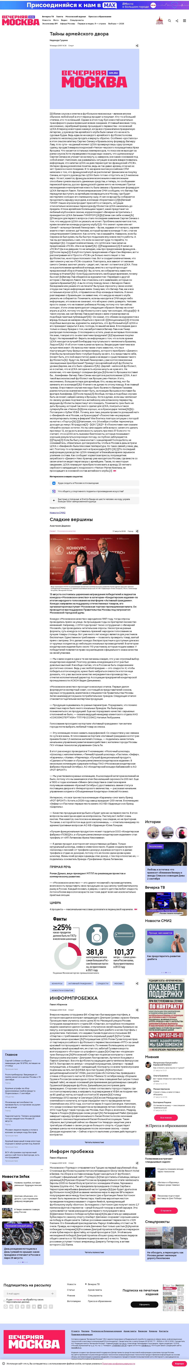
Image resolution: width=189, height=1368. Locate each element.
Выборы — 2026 (116, 23)
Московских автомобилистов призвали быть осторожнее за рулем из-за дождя (22, 1105)
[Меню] (184, 20)
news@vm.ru (76, 1348)
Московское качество (66, 531)
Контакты (163, 1331)
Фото (56, 20)
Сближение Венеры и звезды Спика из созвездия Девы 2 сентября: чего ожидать (166, 854)
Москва (118, 983)
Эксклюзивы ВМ (50, 23)
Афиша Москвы (67, 23)
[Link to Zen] (23, 1307)
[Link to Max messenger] (6, 1307)
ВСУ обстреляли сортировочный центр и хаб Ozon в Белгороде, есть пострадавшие (22, 1155)
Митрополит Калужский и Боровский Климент (165, 1064)
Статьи (71, 1290)
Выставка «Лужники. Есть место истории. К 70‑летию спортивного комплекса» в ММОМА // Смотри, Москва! (153, 832)
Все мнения (166, 1117)
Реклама (85, 1331)
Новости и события (62, 990)
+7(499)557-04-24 (119, 1345)
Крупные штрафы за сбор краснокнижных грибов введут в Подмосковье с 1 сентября (20, 1091)
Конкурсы (57, 983)
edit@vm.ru (146, 1345)
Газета (59, 16)
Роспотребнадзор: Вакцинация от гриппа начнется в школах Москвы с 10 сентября (23, 1077)
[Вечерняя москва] (34, 1342)
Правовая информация (82, 1334)
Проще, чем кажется (160, 933)
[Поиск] (169, 20)
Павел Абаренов (58, 1004)
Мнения (152, 1057)
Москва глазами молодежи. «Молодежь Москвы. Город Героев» (166, 904)
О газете (75, 1331)
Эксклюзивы (155, 846)
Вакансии (142, 1331)
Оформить (144, 1304)
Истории (153, 822)
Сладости (103, 983)
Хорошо (179, 1363)
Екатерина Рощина (162, 1102)
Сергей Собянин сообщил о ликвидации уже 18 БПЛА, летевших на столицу (22, 1063)
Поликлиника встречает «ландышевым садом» (159, 1160)
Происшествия (11, 1069)
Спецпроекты (77, 20)
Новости (46, 20)
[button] (7, 1233)
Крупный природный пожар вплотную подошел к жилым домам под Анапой (22, 1142)
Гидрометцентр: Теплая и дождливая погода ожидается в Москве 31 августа (22, 1118)
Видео (64, 20)
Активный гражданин (79, 983)
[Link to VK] (11, 1307)
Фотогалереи (74, 1301)
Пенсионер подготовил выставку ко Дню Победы (169, 1197)
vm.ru (124, 1343)
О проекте (166, 1210)
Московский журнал (76, 16)
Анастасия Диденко (60, 526)
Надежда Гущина (59, 40)
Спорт (71, 46)
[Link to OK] (17, 1307)
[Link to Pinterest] (51, 1307)
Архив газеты (95, 1290)
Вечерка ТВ (48, 16)
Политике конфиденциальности (118, 1363)
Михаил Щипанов (161, 1089)
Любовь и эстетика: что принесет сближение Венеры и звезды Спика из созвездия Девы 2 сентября (166, 874)
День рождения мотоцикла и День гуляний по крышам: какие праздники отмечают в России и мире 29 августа (22, 1253)
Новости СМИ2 (57, 512)
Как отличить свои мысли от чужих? (168, 1068)
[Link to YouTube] (28, 1307)
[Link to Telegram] (34, 1307)
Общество (9, 1097)
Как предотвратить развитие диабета (166, 940)
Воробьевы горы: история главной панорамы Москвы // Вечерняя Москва (167, 832)
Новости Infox (16, 1176)
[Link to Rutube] (45, 1307)
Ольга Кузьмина (161, 1076)
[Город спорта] (160, 20)
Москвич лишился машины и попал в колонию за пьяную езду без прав (21, 1131)
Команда (153, 1331)
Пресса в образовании (99, 16)
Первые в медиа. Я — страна (92, 23)
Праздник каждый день (19, 1225)
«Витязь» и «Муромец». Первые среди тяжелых (168, 1183)
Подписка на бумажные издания (106, 1331)
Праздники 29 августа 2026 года (23, 1233)
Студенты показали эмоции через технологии (170, 1170)
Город (7, 1083)
